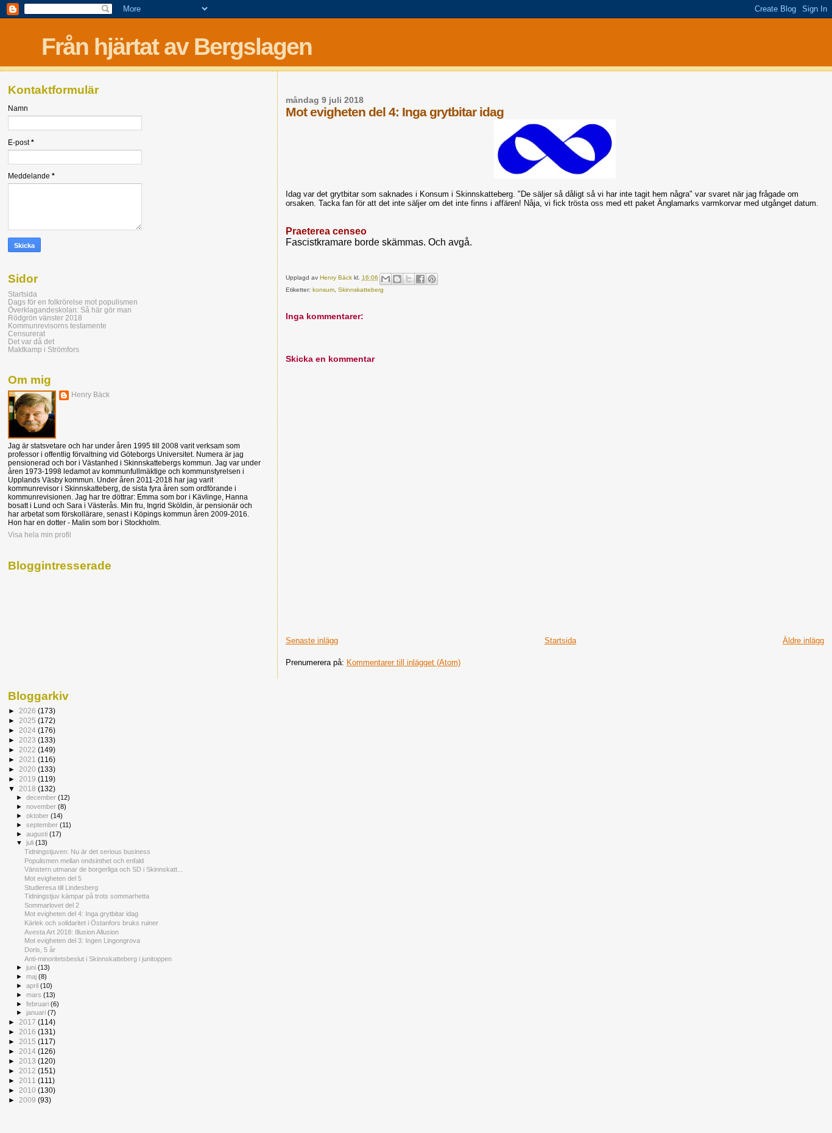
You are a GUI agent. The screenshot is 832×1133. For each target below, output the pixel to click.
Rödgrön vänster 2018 (45, 318)
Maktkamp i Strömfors (43, 349)
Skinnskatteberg (361, 289)
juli (30, 842)
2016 (28, 1032)
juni (32, 967)
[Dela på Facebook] (420, 279)
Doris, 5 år (39, 949)
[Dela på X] (409, 279)
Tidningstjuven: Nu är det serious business (87, 851)
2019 (28, 779)
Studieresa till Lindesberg (61, 887)
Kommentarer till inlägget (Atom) (403, 662)
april (33, 985)
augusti (37, 834)
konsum (323, 289)
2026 (28, 711)
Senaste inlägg (312, 640)
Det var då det (31, 341)
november (42, 806)
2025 (28, 720)
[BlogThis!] (397, 279)
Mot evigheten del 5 (53, 878)
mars (34, 994)
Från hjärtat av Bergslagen (176, 47)
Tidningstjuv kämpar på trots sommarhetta (86, 896)
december (42, 797)
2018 (28, 788)
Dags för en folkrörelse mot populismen (73, 302)
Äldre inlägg (803, 640)
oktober (38, 815)
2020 (28, 769)
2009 (28, 1100)
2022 (28, 750)
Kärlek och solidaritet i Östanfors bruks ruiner (91, 923)
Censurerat (26, 333)
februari (38, 1004)
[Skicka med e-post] (385, 279)
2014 (28, 1051)
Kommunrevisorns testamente (57, 326)
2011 (28, 1080)
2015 (28, 1041)
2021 (28, 759)
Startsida (560, 640)
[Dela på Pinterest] (432, 279)
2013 (28, 1061)
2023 (28, 740)
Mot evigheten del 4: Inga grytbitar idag (81, 913)
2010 (28, 1090)
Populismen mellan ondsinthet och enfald (84, 860)
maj (32, 976)
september (43, 824)
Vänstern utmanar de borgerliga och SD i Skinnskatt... (103, 869)
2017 (28, 1022)
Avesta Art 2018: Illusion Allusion (71, 932)
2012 (28, 1071)
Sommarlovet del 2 (51, 905)
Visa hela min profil (39, 535)
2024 (28, 730)
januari (37, 1012)
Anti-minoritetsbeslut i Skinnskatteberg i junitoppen (98, 958)
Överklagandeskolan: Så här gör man (70, 310)
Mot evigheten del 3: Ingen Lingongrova (82, 940)
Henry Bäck (90, 394)
